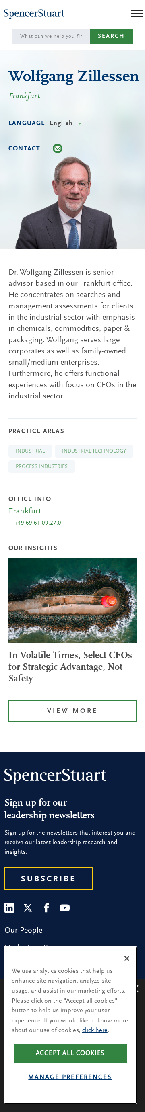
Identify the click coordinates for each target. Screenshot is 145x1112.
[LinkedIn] (9, 908)
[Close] (127, 958)
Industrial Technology (94, 451)
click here (95, 1030)
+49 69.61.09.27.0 (37, 523)
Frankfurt (24, 96)
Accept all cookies (70, 1053)
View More (72, 711)
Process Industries (42, 466)
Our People (23, 931)
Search (111, 36)
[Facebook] (46, 908)
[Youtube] (65, 908)
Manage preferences (70, 1077)
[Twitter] (28, 908)
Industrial (30, 451)
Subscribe (48, 879)
